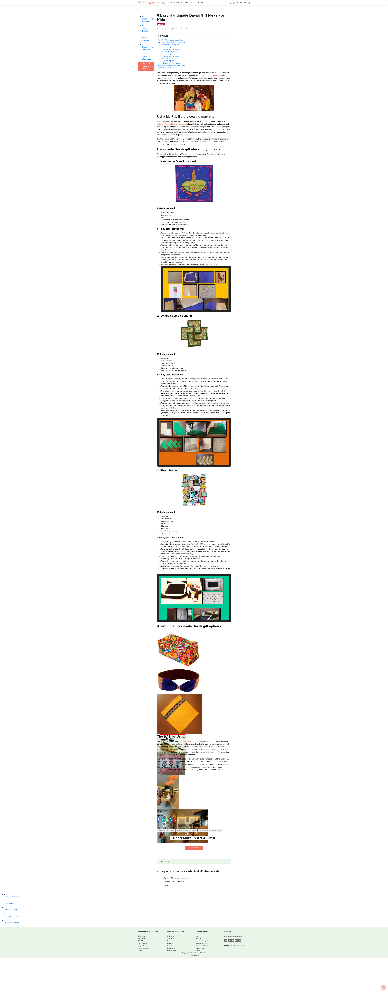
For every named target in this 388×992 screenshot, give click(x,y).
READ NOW (194, 513)
